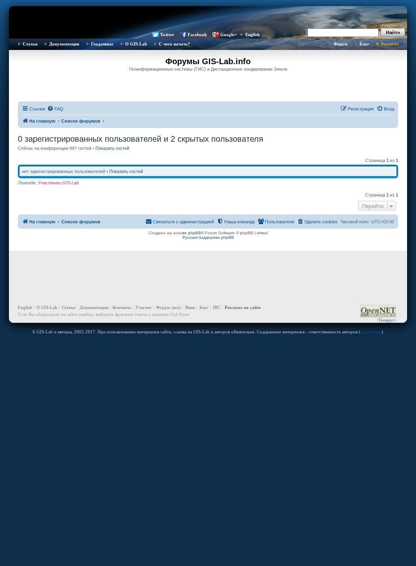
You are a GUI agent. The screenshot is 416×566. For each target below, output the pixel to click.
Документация (64, 43)
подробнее (370, 331)
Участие (143, 307)
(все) (176, 307)
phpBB (194, 233)
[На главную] (208, 18)
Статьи (30, 43)
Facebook (197, 34)
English (252, 34)
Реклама (390, 43)
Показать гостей (112, 148)
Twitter (167, 34)
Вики (190, 307)
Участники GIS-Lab (58, 182)
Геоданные (102, 43)
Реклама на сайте (243, 307)
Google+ (228, 34)
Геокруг (386, 320)
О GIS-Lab (136, 43)
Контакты (122, 307)
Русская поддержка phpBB (208, 237)
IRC (216, 307)
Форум (341, 43)
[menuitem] (55, 109)
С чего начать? (174, 43)
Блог (364, 43)
